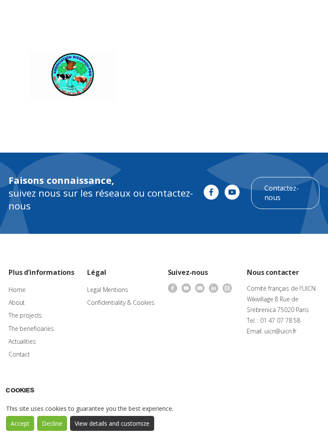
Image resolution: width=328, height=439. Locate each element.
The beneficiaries (31, 328)
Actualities (22, 341)
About (17, 302)
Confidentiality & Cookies (121, 302)
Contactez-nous (281, 192)
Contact (19, 354)
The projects (25, 315)
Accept (20, 423)
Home (17, 290)
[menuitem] (287, 15)
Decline (52, 423)
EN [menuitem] (283, 15)
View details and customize (112, 423)
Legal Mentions (107, 290)
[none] (287, 15)
